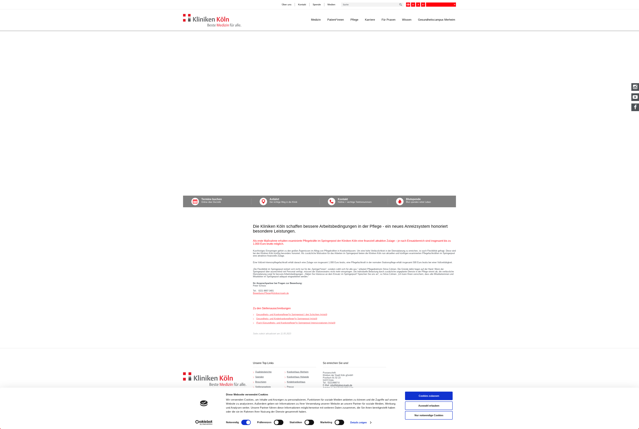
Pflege (354, 19)
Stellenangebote (263, 387)
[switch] (278, 422)
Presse (290, 387)
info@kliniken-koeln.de (341, 385)
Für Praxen (388, 19)
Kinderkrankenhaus (296, 382)
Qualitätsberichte (263, 372)
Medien (331, 4)
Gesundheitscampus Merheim (436, 19)
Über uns (286, 4)
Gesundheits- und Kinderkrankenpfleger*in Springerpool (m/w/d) (286, 318)
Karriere (370, 19)
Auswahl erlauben (428, 405)
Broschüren (260, 382)
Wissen (406, 19)
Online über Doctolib (211, 200)
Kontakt (302, 4)
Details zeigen (358, 422)
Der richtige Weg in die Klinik (283, 200)
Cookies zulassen (429, 395)
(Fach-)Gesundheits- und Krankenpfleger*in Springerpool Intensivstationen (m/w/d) (295, 323)
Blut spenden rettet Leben (418, 200)
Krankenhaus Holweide (298, 377)
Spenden (259, 377)
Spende (317, 4)
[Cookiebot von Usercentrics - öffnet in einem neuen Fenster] (203, 422)
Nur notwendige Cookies (429, 415)
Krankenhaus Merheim (298, 372)
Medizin (316, 19)
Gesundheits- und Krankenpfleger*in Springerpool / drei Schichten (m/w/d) (291, 314)
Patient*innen (335, 19)
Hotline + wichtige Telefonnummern (355, 200)
